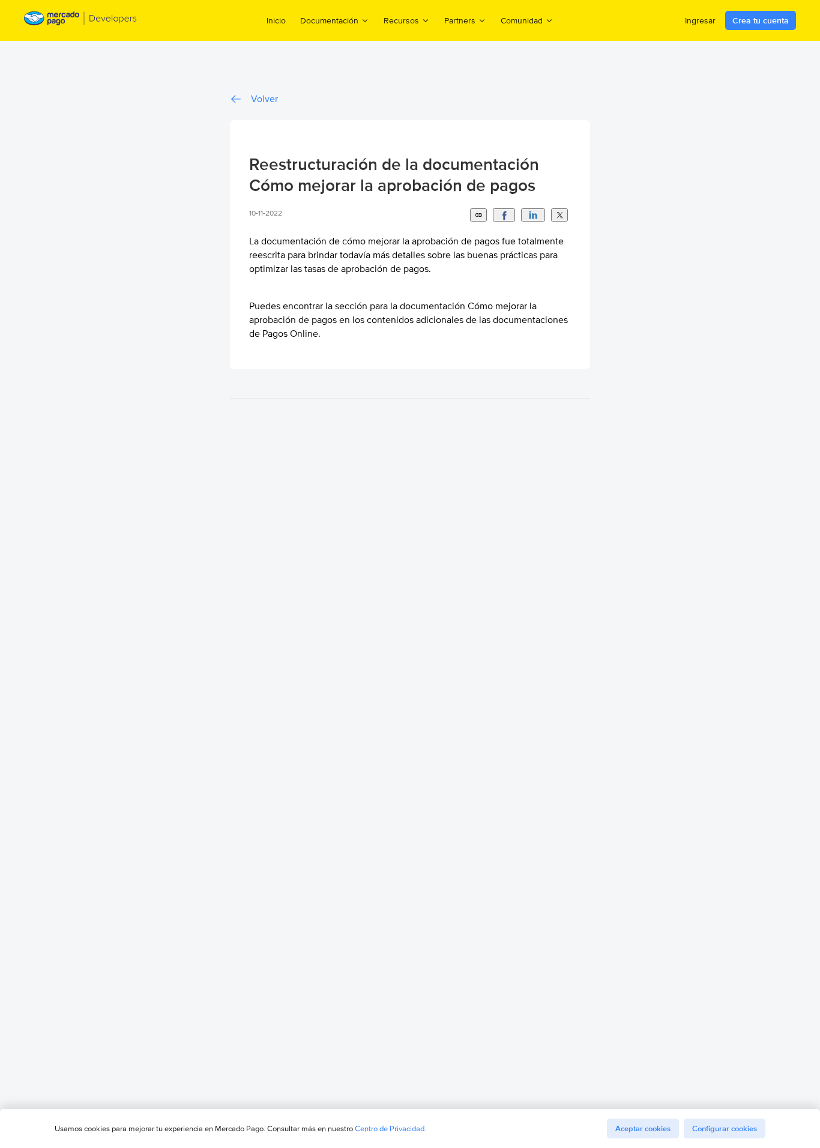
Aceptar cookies (643, 1128)
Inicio (276, 20)
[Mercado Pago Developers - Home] (80, 20)
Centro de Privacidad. (390, 1128)
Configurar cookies (724, 1128)
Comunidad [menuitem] (522, 20)
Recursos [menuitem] (401, 20)
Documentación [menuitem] (329, 20)
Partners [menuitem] (459, 20)
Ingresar (700, 20)
